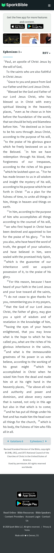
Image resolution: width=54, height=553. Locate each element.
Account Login (32, 516)
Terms (27, 530)
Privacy (46, 526)
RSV (45, 53)
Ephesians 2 (37, 441)
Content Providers (14, 516)
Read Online (9, 512)
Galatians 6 (16, 441)
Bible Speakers (43, 512)
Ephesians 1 (11, 52)
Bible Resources (25, 512)
